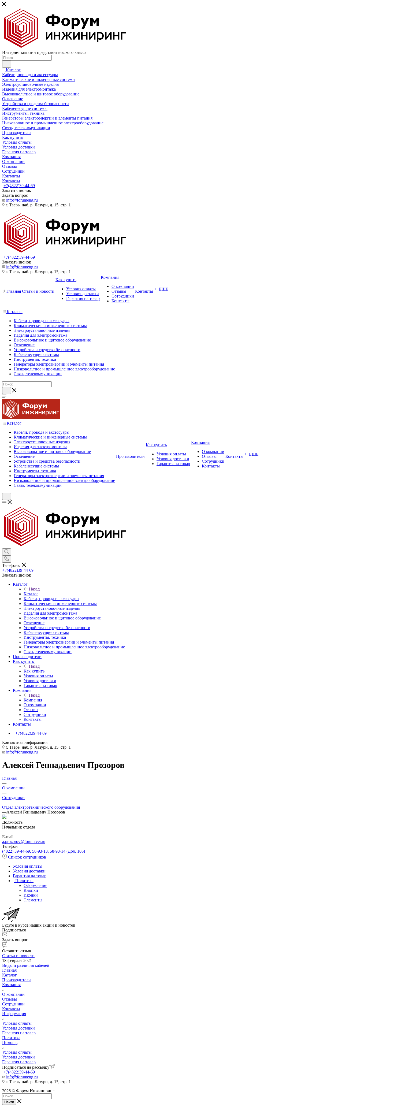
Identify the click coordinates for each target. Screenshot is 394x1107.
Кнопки (31, 890)
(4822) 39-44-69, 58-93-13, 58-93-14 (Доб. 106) (43, 851)
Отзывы (9, 999)
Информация (14, 1013)
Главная (9, 970)
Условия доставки (18, 1028)
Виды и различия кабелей (25, 965)
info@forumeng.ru (22, 200)
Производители (16, 980)
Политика (11, 1037)
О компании (13, 994)
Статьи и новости (18, 955)
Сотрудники (13, 1004)
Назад (34, 589)
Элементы (33, 900)
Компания (33, 700)
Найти (9, 1102)
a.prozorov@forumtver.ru (23, 841)
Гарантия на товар (19, 1033)
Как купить (34, 671)
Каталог (31, 594)
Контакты (11, 1008)
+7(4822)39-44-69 (19, 185)
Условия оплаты (17, 1023)
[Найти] (6, 64)
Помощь (9, 1042)
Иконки (31, 895)
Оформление (35, 885)
